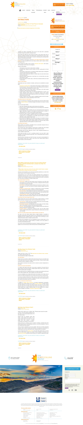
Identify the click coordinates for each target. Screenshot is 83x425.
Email (57, 55)
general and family (22, 333)
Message (57, 62)
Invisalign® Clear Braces (40, 415)
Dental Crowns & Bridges (27, 414)
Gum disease (31, 166)
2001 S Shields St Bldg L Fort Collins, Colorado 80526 (25, 152)
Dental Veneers (25, 416)
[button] (60, 10)
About (23, 10)
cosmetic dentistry (38, 283)
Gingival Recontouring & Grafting (42, 413)
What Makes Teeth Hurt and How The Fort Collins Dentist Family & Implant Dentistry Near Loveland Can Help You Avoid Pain (32, 163)
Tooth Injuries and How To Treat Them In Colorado (30, 23)
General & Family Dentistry (41, 412)
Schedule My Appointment (54, 409)
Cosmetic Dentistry (26, 413)
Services (28, 10)
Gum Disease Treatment (40, 414)
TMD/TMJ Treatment (53, 414)
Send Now (57, 90)
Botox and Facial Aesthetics (27, 412)
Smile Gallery (33, 10)
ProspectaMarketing (54, 423)
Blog (49, 10)
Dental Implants (25, 415)
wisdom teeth (30, 330)
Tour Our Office (39, 409)
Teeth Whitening (52, 413)
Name (58, 51)
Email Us (60, 39)
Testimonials (39, 10)
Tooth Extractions (52, 415)
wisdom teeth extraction (28, 282)
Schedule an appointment (34, 288)
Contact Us (53, 10)
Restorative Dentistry (40, 416)
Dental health (23, 25)
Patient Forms (25, 421)
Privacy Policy (39, 420)
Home (24, 409)
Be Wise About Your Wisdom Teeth (26, 249)
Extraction (26, 25)
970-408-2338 (70, 5)
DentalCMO (41, 423)
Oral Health (34, 25)
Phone (58, 58)
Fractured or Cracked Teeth (25, 85)
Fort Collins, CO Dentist (21, 17)
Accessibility (38, 421)
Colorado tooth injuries (39, 63)
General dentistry (30, 25)
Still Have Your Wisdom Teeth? (25, 307)
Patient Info (45, 10)
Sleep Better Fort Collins (53, 412)
